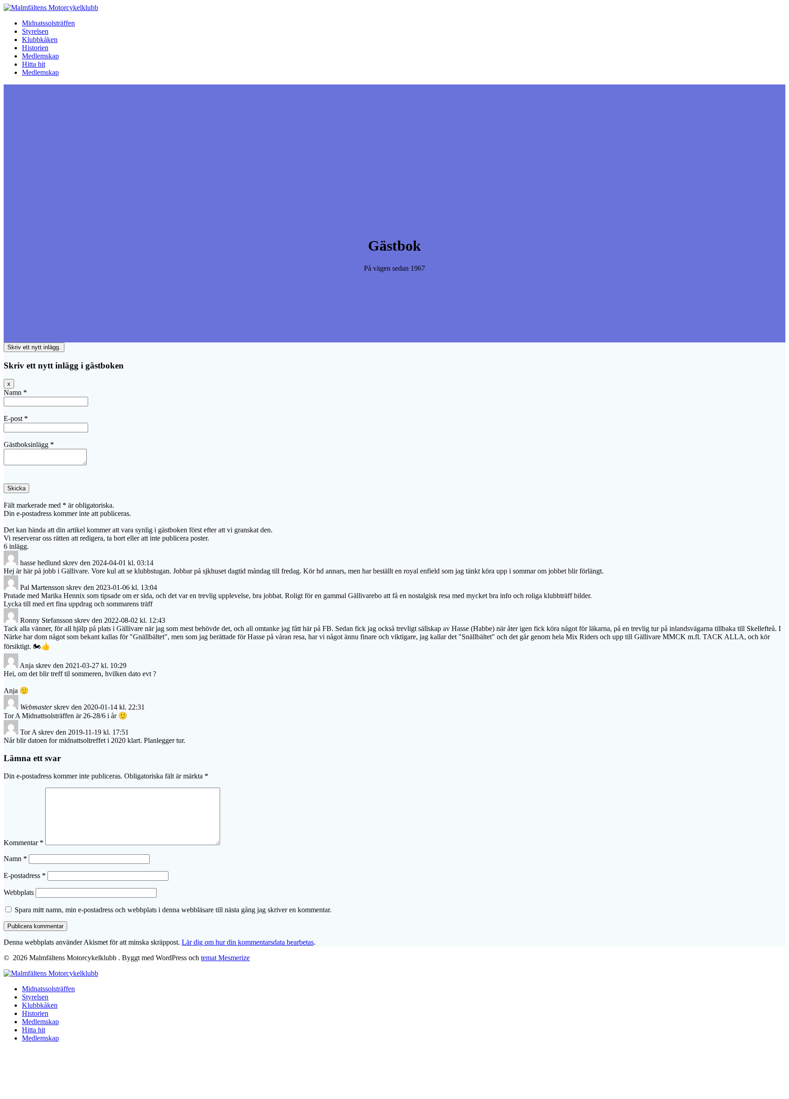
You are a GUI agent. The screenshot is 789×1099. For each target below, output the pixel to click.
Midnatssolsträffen (48, 23)
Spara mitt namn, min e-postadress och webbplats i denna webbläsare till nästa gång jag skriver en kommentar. (173, 910)
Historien (35, 48)
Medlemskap (40, 56)
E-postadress (25, 875)
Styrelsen (35, 31)
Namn (15, 392)
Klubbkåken (40, 39)
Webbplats (19, 892)
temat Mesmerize (225, 958)
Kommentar (23, 843)
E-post (16, 418)
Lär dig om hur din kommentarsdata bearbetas (248, 942)
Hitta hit (33, 64)
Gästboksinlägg (29, 444)
